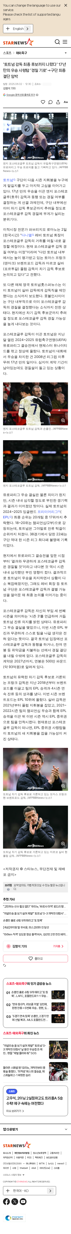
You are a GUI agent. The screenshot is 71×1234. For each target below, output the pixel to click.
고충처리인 (54, 1153)
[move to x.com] (14, 1201)
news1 (60, 1163)
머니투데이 (30, 1163)
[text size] (65, 102)
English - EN (22, 28)
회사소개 (7, 1153)
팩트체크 (39, 1157)
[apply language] (27, 29)
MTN (41, 1163)
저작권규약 (7, 1157)
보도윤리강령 (52, 1157)
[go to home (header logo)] (18, 42)
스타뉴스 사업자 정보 (12, 1175)
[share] (58, 102)
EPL (6, 517)
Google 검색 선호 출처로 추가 (20, 95)
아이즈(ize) (45, 1168)
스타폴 (56, 1168)
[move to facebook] (6, 1201)
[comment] (50, 102)
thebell (24, 1168)
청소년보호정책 (39, 1153)
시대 (14, 1168)
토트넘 (8, 180)
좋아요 (38, 958)
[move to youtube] (23, 1201)
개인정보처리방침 (21, 1153)
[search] (57, 42)
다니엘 (27, 235)
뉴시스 (51, 1163)
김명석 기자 (9, 88)
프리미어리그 (47, 512)
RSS (29, 1157)
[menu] (65, 42)
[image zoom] (63, 155)
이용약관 (20, 1157)
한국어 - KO (21, 1190)
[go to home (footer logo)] (17, 1145)
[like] (43, 102)
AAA (33, 1168)
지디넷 (6, 1168)
